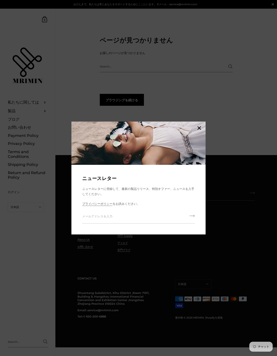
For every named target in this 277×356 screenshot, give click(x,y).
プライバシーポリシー (97, 204)
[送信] (192, 217)
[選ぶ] (199, 128)
